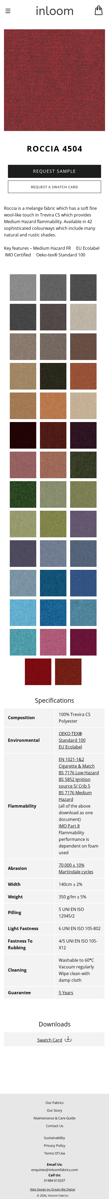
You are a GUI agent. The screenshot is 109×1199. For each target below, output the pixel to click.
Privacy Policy (54, 1145)
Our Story (54, 1110)
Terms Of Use (54, 1153)
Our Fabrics (54, 1102)
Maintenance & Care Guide (54, 1118)
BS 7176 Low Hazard (79, 773)
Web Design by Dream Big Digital (52, 1189)
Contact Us (54, 1125)
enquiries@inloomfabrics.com (54, 1169)
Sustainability (54, 1137)
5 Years (66, 993)
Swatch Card (49, 1040)
